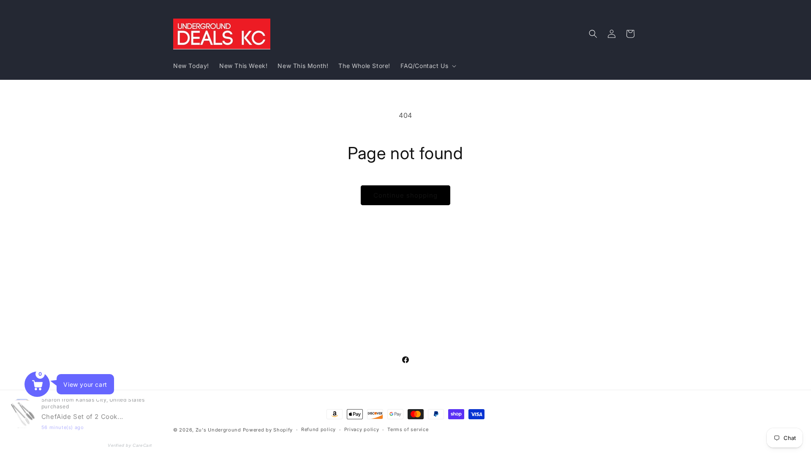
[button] (427, 66)
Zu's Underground (218, 430)
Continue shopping (405, 195)
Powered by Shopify (268, 430)
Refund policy (318, 429)
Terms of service (407, 429)
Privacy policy (361, 429)
